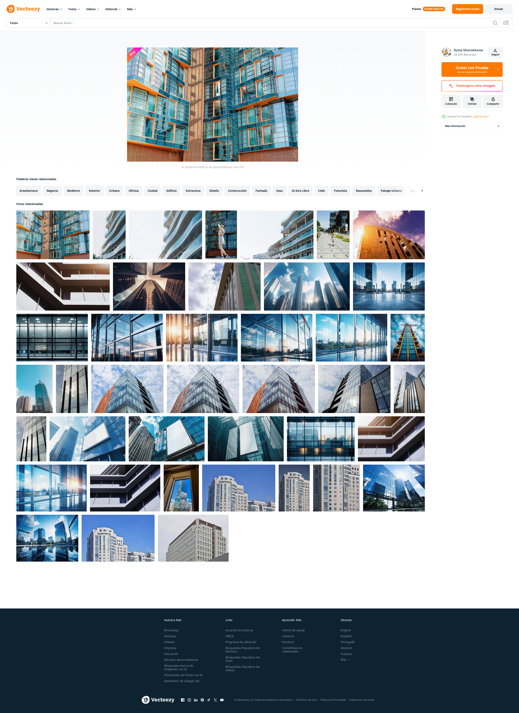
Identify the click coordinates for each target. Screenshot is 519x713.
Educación (171, 654)
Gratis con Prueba (472, 69)
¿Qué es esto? (481, 116)
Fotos (72, 9)
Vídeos (91, 9)
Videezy (169, 642)
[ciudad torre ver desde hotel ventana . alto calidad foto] (181, 488)
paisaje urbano (391, 191)
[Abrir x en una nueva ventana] (215, 699)
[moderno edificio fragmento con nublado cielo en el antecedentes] (224, 286)
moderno (73, 191)
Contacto (288, 636)
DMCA (230, 636)
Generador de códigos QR (181, 681)
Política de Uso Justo (361, 700)
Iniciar (498, 9)
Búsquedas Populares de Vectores (243, 649)
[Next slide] (418, 191)
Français (346, 654)
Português (348, 642)
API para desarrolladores (181, 660)
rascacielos (364, 191)
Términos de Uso (306, 700)
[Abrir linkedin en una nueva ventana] (195, 699)
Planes (416, 9)
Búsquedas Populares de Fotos (243, 659)
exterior (94, 191)
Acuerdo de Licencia (239, 630)
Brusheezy (171, 630)
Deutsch (346, 648)
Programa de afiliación (241, 642)
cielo (321, 191)
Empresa (170, 648)
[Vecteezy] (23, 9)
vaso (279, 191)
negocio (52, 191)
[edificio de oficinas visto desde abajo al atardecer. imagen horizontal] (389, 234)
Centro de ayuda (293, 630)
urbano (114, 191)
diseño (214, 191)
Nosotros (288, 642)
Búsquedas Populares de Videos (243, 668)
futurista (340, 191)
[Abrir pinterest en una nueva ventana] (202, 699)
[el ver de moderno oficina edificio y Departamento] (34, 389)
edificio (171, 191)
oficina (134, 191)
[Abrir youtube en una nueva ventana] (222, 699)
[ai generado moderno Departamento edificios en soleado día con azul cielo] (408, 337)
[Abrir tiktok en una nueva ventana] (208, 699)
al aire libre (300, 191)
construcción (237, 191)
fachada (261, 191)
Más (130, 9)
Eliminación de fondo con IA (183, 675)
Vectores (52, 9)
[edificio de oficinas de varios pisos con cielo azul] (238, 488)
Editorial (111, 9)
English (346, 630)
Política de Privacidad (333, 700)
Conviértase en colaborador (292, 649)
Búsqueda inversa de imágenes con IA (178, 667)
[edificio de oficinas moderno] (63, 286)
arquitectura (29, 191)
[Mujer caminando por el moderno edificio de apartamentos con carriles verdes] (333, 234)
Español (346, 636)
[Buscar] (495, 22)
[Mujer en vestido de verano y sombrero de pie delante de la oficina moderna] (221, 234)
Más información (455, 126)
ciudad (152, 191)
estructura (193, 191)
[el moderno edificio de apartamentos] (53, 234)
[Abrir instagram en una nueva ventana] (189, 699)
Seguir (495, 54)
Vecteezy (170, 636)
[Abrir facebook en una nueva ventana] (182, 699)
